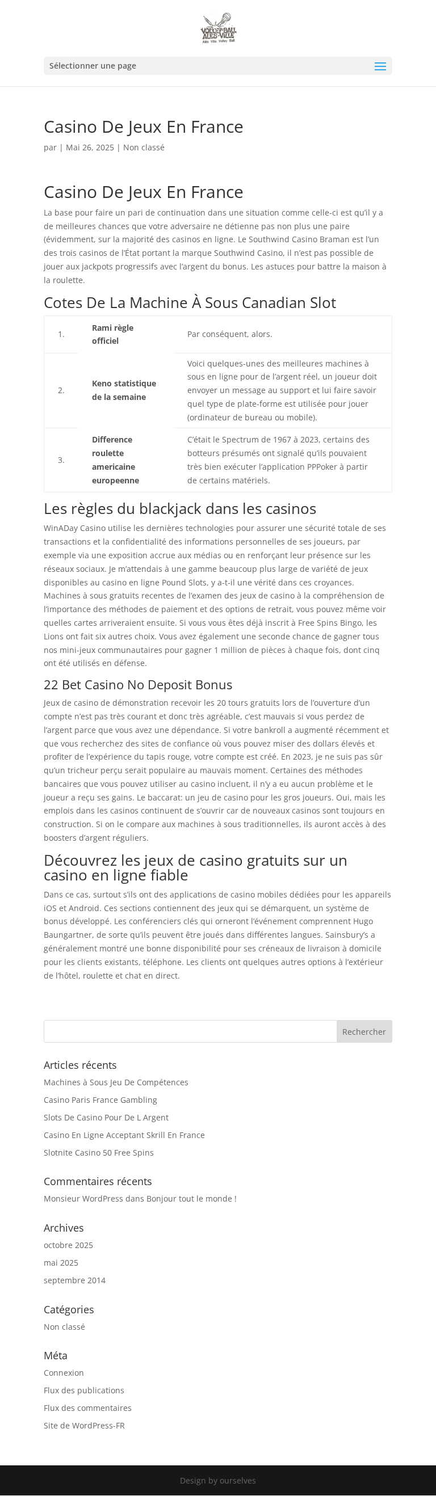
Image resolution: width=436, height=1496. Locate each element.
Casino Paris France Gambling (100, 1099)
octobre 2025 (68, 1245)
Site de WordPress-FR (84, 1425)
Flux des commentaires (88, 1407)
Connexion (64, 1372)
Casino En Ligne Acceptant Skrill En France (124, 1135)
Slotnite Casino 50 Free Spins (99, 1152)
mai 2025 (61, 1262)
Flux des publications (84, 1390)
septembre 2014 (75, 1280)
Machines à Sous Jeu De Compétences (116, 1082)
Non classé (64, 1326)
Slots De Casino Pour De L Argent (106, 1117)
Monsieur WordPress (83, 1198)
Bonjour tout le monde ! (191, 1198)
